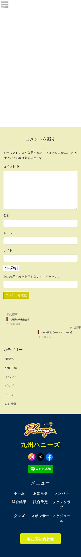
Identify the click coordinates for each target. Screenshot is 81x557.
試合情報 (11, 404)
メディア (11, 395)
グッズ (9, 386)
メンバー (61, 493)
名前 (6, 215)
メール (7, 233)
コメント (11, 166)
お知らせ (40, 493)
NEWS (9, 358)
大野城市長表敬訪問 (19, 319)
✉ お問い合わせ (40, 538)
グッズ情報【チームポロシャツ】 (57, 332)
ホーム (19, 493)
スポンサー (40, 516)
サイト (7, 250)
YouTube (11, 367)
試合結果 (19, 502)
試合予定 (40, 502)
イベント (11, 376)
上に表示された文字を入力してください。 (32, 276)
